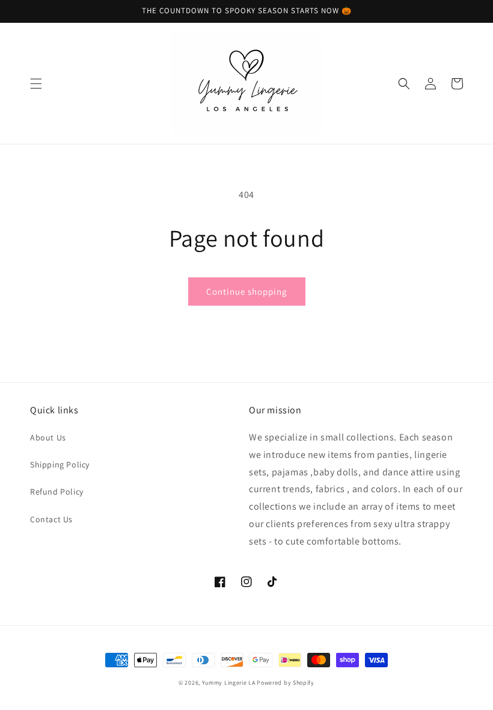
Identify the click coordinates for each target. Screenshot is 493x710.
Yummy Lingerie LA (229, 683)
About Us (48, 437)
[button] (36, 83)
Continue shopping (246, 291)
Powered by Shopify (285, 683)
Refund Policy (57, 491)
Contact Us (51, 519)
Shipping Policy (60, 464)
